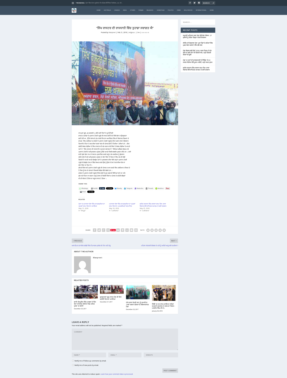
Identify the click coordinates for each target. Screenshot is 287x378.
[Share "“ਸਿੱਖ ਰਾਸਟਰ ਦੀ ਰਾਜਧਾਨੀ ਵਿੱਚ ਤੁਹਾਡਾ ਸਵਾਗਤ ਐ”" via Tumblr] (108, 230)
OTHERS (132, 10)
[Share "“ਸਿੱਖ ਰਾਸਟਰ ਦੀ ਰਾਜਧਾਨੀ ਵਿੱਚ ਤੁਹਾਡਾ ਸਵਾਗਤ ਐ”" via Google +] (103, 230)
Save (114, 230)
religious (150, 10)
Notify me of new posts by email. (86, 365)
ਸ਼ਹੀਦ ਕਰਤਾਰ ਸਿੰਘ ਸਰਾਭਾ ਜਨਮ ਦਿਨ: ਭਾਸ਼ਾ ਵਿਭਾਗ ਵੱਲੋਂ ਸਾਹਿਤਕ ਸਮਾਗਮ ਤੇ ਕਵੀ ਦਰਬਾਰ (153, 205)
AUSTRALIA (107, 10)
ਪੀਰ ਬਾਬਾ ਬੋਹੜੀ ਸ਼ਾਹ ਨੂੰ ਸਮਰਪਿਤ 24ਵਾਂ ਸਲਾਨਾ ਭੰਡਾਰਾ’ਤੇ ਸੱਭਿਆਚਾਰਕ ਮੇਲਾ (137, 304)
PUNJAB (141, 10)
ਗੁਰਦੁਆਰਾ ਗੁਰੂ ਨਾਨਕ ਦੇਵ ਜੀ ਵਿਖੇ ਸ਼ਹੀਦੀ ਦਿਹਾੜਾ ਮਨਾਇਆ (110, 298)
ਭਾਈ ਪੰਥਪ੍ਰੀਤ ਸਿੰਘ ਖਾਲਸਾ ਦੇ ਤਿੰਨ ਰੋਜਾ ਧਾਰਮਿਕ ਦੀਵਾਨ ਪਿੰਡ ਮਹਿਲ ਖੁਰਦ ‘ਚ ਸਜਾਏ (85, 304)
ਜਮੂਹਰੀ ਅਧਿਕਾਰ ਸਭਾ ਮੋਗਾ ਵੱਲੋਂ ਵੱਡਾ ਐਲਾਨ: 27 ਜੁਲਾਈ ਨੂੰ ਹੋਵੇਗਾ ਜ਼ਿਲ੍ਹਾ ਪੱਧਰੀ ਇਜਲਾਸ (197, 36)
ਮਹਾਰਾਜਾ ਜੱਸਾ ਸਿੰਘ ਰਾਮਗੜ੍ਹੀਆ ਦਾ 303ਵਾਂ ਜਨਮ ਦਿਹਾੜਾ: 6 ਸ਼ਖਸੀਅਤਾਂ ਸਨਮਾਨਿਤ (122, 205)
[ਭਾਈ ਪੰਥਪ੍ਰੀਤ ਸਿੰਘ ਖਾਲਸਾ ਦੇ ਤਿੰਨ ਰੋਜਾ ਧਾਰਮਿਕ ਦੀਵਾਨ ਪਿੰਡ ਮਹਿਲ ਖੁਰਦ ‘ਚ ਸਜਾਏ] (86, 292)
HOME (98, 10)
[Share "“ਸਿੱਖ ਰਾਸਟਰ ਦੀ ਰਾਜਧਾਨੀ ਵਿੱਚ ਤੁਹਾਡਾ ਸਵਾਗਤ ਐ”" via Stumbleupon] (127, 230)
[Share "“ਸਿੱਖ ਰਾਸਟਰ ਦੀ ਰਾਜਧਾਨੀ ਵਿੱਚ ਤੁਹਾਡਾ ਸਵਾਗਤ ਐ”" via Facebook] (94, 230)
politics (171, 10)
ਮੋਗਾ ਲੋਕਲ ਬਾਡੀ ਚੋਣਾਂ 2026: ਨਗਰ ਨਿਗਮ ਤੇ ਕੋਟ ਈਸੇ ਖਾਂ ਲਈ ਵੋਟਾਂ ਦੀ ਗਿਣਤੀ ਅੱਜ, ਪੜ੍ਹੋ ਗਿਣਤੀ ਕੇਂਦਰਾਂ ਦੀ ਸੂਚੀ (197, 52)
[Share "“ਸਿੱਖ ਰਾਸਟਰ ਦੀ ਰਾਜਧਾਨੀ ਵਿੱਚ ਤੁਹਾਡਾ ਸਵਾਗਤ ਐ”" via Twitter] (99, 230)
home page (160, 10)
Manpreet (112, 32)
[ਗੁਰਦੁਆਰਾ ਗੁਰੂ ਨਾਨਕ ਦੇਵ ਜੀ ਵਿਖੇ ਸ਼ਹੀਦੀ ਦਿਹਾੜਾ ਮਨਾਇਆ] (112, 289)
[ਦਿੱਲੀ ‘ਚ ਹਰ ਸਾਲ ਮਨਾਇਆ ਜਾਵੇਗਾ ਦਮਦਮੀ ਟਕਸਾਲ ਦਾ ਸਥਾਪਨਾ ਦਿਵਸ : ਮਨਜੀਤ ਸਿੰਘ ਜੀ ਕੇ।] (164, 293)
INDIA (125, 10)
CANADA (117, 10)
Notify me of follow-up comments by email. (90, 361)
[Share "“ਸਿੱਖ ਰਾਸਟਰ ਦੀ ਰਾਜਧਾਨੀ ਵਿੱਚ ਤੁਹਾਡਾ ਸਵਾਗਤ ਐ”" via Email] (131, 230)
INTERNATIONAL (201, 10)
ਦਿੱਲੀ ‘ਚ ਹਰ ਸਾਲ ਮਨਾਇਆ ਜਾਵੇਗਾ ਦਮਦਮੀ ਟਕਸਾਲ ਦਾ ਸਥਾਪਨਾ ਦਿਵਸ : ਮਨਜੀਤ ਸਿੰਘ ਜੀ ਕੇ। (163, 306)
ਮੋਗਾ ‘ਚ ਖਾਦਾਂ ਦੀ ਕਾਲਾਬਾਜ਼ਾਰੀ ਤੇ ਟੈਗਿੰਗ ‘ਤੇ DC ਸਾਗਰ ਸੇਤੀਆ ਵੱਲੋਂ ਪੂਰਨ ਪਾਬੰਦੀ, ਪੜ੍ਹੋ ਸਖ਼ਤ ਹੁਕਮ (197, 61)
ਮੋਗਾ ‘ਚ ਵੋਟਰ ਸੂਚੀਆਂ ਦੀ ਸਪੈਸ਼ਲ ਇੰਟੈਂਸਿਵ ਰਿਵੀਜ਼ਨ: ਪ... (101, 3)
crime (179, 10)
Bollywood (188, 10)
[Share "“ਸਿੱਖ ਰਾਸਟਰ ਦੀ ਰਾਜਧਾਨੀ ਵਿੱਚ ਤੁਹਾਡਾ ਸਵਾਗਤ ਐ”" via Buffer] (122, 230)
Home (212, 10)
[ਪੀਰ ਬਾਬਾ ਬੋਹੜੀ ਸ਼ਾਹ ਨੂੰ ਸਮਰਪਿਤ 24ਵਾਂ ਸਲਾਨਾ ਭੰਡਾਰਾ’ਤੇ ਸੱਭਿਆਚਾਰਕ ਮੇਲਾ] (138, 292)
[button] (124, 181)
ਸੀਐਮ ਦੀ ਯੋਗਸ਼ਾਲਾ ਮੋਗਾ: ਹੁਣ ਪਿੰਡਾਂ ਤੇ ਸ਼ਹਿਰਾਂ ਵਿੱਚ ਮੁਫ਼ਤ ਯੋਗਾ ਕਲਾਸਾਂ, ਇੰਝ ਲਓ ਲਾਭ (198, 44)
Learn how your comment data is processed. (117, 374)
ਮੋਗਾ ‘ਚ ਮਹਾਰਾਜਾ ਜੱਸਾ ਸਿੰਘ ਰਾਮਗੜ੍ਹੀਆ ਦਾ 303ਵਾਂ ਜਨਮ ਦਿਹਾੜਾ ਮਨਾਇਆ (91, 205)
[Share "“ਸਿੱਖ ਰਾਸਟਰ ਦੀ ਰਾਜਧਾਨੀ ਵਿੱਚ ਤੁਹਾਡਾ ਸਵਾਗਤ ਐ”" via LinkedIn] (118, 230)
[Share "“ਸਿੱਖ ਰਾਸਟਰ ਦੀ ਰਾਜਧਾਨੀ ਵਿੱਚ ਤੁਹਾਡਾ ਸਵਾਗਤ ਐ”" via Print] (136, 230)
